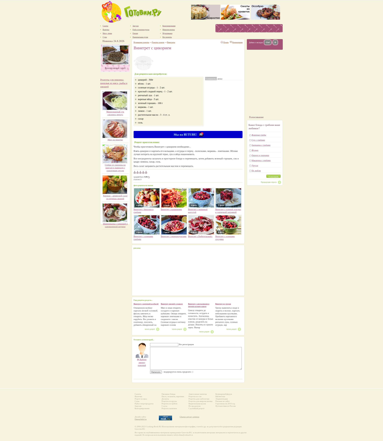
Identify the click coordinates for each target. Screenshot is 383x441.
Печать (226, 42)
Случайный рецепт (197, 408)
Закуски (138, 406)
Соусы (164, 406)
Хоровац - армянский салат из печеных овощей (115, 197)
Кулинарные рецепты (141, 42)
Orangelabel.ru (141, 419)
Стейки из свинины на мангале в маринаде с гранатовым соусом (115, 167)
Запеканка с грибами (261, 145)
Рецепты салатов (158, 42)
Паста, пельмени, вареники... (173, 396)
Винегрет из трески (223, 304)
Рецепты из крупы (169, 401)
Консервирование (142, 408)
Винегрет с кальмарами (171, 209)
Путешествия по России (225, 406)
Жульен (255, 150)
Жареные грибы (259, 134)
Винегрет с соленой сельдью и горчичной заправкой (228, 211)
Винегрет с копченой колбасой (146, 304)
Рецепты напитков (169, 408)
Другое (255, 165)
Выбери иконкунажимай (141, 362)
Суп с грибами (258, 140)
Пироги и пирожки (260, 155)
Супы (137, 401)
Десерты (165, 399)
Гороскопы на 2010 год (225, 404)
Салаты (138, 394)
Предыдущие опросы (269, 182)
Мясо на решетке (115, 139)
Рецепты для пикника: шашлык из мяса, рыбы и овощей (113, 83)
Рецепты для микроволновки (200, 401)
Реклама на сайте (222, 401)
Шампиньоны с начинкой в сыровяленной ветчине (115, 225)
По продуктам (194, 406)
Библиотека (220, 396)
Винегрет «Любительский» (200, 236)
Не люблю (256, 170)
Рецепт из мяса (141, 399)
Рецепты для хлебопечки (199, 399)
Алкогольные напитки (198, 394)
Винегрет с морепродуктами (173, 236)
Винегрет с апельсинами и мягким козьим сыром (198, 305)
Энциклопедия (221, 399)
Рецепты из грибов (169, 404)
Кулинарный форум (223, 394)
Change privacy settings (189, 417)
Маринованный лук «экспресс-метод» (115, 113)
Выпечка (138, 396)
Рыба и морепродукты (144, 404)
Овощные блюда (168, 394)
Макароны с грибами (261, 160)
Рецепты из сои (195, 396)
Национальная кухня (197, 404)
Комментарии (237, 42)
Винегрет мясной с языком (172, 304)
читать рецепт (150, 329)
